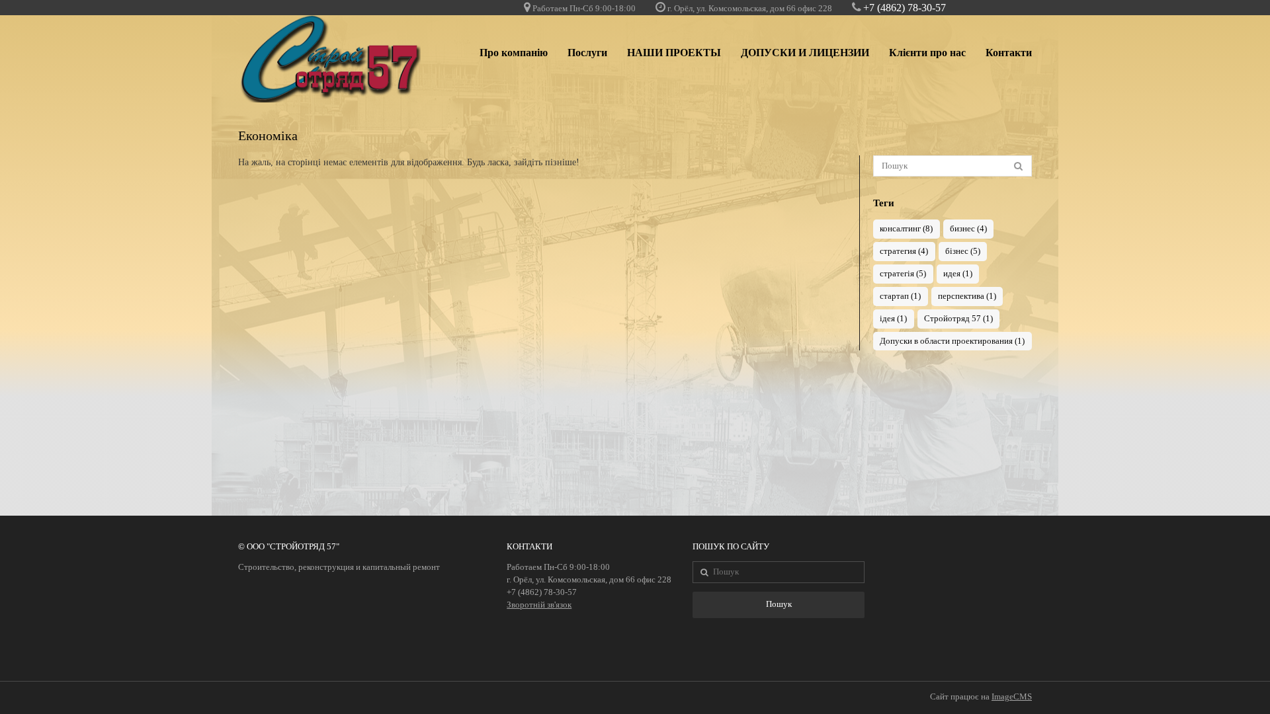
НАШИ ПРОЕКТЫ (674, 53)
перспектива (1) (967, 296)
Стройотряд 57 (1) (958, 318)
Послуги (587, 53)
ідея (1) (893, 318)
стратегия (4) (904, 251)
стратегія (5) (903, 273)
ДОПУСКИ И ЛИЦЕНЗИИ (805, 53)
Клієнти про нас (927, 53)
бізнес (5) (962, 251)
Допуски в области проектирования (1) (952, 341)
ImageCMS (1012, 696)
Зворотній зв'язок (539, 605)
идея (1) (957, 273)
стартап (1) (900, 296)
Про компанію (514, 53)
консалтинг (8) (906, 228)
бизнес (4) (968, 228)
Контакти (1009, 53)
